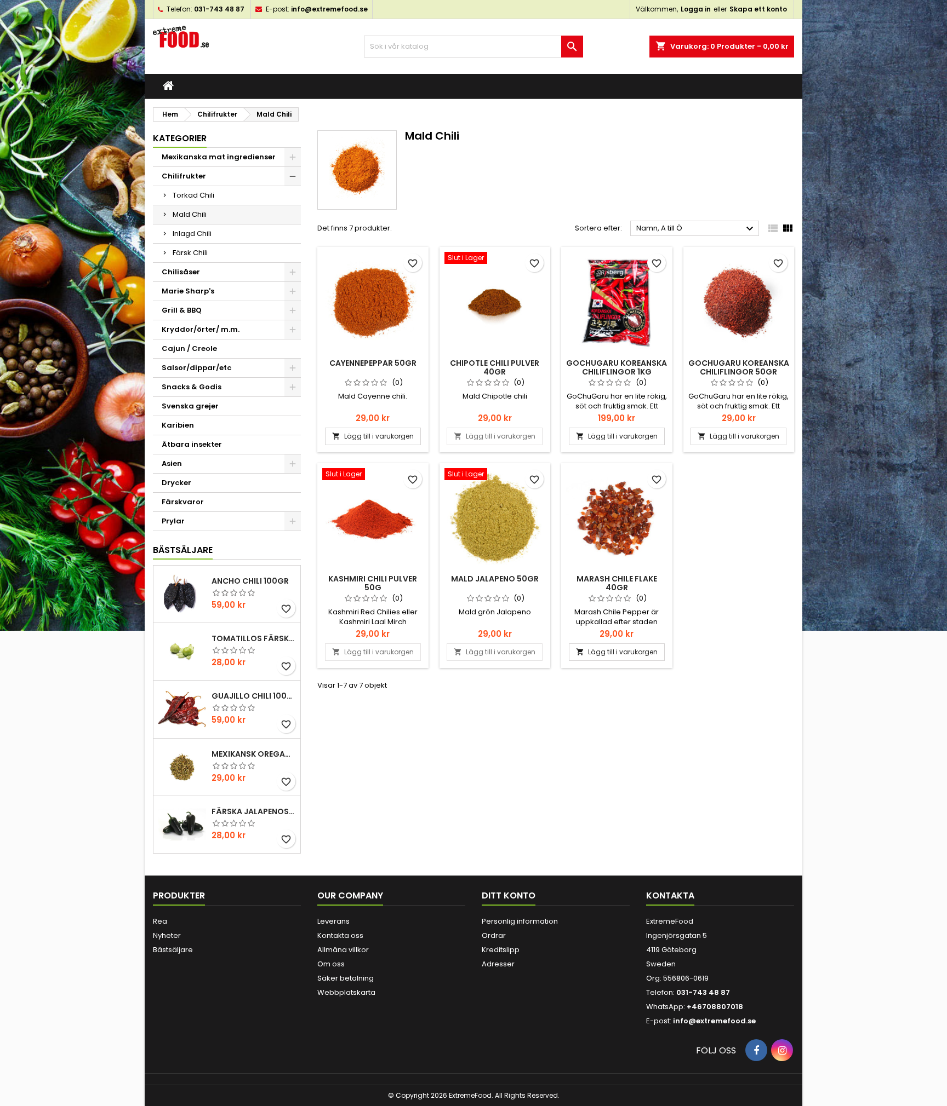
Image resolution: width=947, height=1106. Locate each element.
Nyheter (167, 935)
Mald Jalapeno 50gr (495, 578)
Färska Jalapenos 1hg (254, 811)
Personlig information (520, 921)
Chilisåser (181, 272)
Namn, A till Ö (696, 228)
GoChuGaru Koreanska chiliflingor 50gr (738, 367)
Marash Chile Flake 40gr (617, 583)
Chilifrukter (184, 176)
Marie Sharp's (188, 291)
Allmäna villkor (343, 949)
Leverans (333, 921)
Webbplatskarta (346, 992)
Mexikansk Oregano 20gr (254, 754)
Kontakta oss (340, 935)
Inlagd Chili (192, 233)
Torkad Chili (193, 195)
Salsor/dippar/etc (196, 367)
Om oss (331, 964)
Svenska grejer (190, 406)
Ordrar (494, 935)
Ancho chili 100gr (250, 581)
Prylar (173, 521)
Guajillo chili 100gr (254, 696)
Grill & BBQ (182, 310)
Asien (172, 463)
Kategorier (180, 138)
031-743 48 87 (219, 9)
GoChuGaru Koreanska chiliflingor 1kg (616, 367)
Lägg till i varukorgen (373, 436)
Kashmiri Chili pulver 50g (372, 583)
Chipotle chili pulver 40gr (494, 367)
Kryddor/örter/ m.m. (200, 329)
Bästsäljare (183, 550)
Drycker (176, 482)
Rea (160, 921)
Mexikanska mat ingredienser (219, 157)
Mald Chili (190, 214)
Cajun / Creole (189, 348)
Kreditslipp (501, 949)
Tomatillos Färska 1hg (254, 638)
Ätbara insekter (192, 444)
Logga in (696, 9)
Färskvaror (183, 502)
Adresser (498, 964)
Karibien (178, 425)
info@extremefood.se (329, 9)
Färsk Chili (190, 252)
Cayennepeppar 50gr (373, 363)
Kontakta (670, 895)
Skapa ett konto (758, 9)
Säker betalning (345, 978)
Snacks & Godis (191, 387)
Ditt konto (508, 895)
